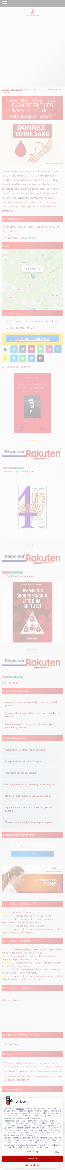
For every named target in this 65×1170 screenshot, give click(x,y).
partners (20, 1108)
